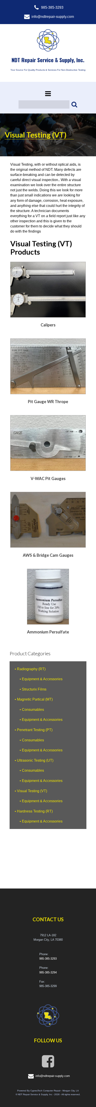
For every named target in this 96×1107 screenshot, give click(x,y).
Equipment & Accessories (42, 679)
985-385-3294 (48, 972)
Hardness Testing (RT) (35, 811)
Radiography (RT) (31, 669)
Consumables (33, 709)
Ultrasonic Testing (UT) (35, 760)
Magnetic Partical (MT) (35, 699)
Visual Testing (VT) (32, 791)
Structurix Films (34, 689)
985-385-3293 (48, 958)
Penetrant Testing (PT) (34, 730)
